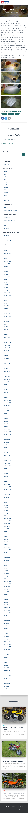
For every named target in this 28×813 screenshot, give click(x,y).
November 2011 (7, 520)
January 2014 (7, 455)
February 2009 (7, 607)
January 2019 (7, 337)
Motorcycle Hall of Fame (9, 220)
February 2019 (7, 334)
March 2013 (6, 479)
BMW (5, 174)
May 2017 (6, 368)
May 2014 (6, 450)
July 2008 (6, 625)
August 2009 (6, 591)
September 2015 (7, 408)
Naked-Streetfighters (11, 111)
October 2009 (7, 586)
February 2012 (7, 513)
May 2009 (6, 599)
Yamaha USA (6, 200)
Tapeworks (6, 164)
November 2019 (7, 316)
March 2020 (6, 305)
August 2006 (6, 686)
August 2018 (6, 350)
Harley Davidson (7, 182)
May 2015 (6, 418)
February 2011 (7, 544)
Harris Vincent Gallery (9, 240)
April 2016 (6, 392)
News (19, 111)
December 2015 (7, 400)
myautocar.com (7, 223)
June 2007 (6, 660)
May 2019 (6, 326)
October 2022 (7, 263)
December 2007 (7, 644)
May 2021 (6, 282)
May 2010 (6, 568)
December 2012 (7, 486)
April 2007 (6, 665)
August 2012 (6, 497)
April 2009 (6, 602)
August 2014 (6, 442)
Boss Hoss (6, 235)
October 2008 (7, 618)
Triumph (5, 197)
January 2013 (7, 484)
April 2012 (6, 507)
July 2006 (6, 688)
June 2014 (6, 447)
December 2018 (7, 339)
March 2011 (6, 541)
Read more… (20, 736)
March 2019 (6, 332)
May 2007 (6, 662)
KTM (5, 189)
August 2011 (6, 528)
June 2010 (6, 565)
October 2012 (7, 492)
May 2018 (6, 355)
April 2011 (6, 539)
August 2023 (6, 256)
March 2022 (6, 274)
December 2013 (7, 458)
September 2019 (7, 318)
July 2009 (6, 594)
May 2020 (6, 303)
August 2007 (6, 654)
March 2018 (6, 358)
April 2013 (6, 476)
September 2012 (7, 494)
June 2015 (6, 416)
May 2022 (6, 269)
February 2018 (7, 360)
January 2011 (7, 547)
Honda (5, 184)
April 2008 (6, 633)
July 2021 (6, 279)
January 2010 (7, 578)
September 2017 (7, 366)
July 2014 (6, 444)
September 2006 (7, 683)
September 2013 (7, 465)
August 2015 (6, 410)
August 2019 (6, 321)
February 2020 (7, 308)
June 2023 (6, 258)
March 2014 (6, 452)
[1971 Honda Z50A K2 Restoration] (14, 748)
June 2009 (6, 597)
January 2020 (7, 311)
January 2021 (7, 292)
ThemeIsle (18, 809)
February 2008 (7, 639)
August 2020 (6, 297)
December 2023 (7, 253)
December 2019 (7, 313)
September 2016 (7, 379)
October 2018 (7, 345)
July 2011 (6, 531)
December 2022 (7, 261)
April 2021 (6, 284)
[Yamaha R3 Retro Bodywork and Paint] (14, 714)
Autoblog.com (7, 217)
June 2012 (6, 502)
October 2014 (7, 436)
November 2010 (7, 552)
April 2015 (6, 421)
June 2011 (6, 534)
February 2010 (7, 576)
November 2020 (7, 295)
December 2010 (7, 549)
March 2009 (6, 604)
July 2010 (6, 562)
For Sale (13, 806)
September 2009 (7, 589)
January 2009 (7, 610)
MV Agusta (6, 192)
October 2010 (7, 555)
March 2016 (6, 395)
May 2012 (6, 505)
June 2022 (6, 266)
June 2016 (6, 387)
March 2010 (6, 573)
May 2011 (6, 536)
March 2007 (6, 667)
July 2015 (6, 413)
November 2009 (7, 583)
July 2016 (6, 384)
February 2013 (7, 481)
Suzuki (5, 195)
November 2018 (7, 342)
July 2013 (6, 468)
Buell (5, 176)
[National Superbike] (5, 2)
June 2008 (6, 628)
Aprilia (5, 171)
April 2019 (6, 329)
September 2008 (7, 620)
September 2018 (7, 347)
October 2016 (7, 376)
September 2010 (7, 557)
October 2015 (7, 405)
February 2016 (7, 397)
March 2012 (6, 510)
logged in (9, 139)
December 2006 (7, 675)
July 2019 (6, 324)
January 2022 (7, 276)
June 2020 (6, 300)
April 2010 (6, 570)
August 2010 (6, 560)
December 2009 (7, 581)
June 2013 (6, 471)
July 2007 (6, 657)
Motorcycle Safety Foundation (10, 210)
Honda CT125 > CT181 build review (13, 793)
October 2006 (7, 681)
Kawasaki (6, 187)
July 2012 (6, 500)
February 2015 (7, 426)
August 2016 (6, 381)
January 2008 (7, 641)
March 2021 (6, 287)
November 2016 (7, 374)
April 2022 (6, 271)
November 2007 (7, 646)
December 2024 (7, 248)
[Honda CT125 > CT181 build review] (14, 780)
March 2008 (6, 636)
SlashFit (5, 225)
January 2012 (7, 515)
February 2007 (7, 670)
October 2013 (7, 463)
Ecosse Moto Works (8, 238)
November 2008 (7, 615)
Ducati (5, 179)
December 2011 (7, 518)
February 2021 (7, 290)
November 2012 (7, 489)
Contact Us (20, 806)
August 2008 (6, 623)
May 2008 (6, 631)
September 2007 (7, 652)
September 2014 (7, 439)
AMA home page (7, 207)
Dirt (4, 758)
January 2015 (7, 429)
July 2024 (6, 250)
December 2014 (7, 431)
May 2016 (6, 389)
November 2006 (7, 678)
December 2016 (7, 371)
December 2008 (7, 612)
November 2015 (7, 402)
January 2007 (7, 673)
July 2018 (6, 353)
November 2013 (7, 460)
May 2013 (6, 473)
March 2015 (6, 423)
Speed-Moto (6, 228)
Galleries (7, 806)
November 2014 (7, 434)
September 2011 (7, 526)
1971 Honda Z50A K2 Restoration (13, 761)
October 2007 (7, 649)
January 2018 (7, 363)
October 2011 (7, 523)
